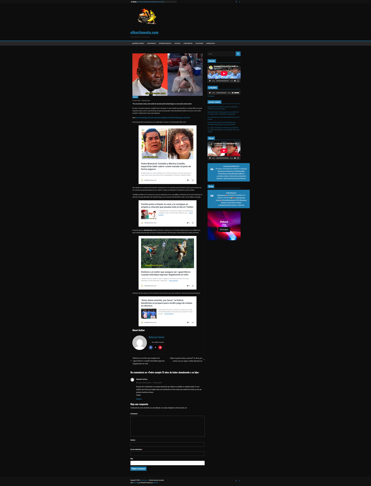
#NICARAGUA (240, 198)
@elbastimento (231, 193)
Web (131, 458)
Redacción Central (146, 100)
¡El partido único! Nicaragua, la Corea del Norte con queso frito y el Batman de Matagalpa (156, 3)
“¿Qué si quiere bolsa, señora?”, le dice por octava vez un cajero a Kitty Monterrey (186, 359)
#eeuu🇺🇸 (219, 200)
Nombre (133, 440)
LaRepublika (187, 43)
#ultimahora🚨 (222, 195)
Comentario (134, 413)
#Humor (224, 202)
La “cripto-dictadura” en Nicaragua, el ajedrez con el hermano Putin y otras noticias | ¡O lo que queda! (224, 130)
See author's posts (158, 342)
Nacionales (151, 43)
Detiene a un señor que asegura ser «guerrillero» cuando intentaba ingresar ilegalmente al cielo (149, 361)
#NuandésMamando (229, 200)
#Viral (220, 173)
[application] (224, 73)
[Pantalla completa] (238, 81)
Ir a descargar (211, 96)
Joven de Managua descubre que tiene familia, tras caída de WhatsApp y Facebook (162, 117)
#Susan (224, 173)
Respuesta (139, 399)
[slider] (237, 92)
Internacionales (165, 43)
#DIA (233, 202)
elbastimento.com (144, 32)
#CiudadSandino (239, 171)
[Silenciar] (235, 81)
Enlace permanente (158, 382)
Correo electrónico (136, 449)
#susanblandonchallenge (236, 173)
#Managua (229, 171)
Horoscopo (210, 43)
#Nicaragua (221, 171)
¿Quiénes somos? (138, 43)
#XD (237, 200)
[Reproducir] (210, 81)
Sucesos (177, 43)
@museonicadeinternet (231, 166)
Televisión (199, 43)
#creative (238, 202)
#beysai (244, 169)
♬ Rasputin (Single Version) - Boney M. (231, 205)
